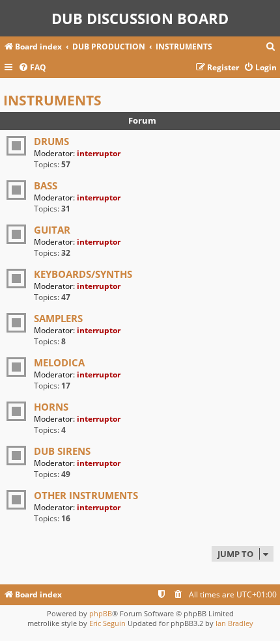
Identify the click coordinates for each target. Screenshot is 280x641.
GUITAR (52, 229)
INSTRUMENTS (52, 100)
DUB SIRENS (62, 450)
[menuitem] (271, 47)
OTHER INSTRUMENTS (86, 495)
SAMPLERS (58, 318)
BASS (45, 185)
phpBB (100, 613)
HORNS (51, 406)
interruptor (98, 153)
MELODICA (59, 362)
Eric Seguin (107, 623)
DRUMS (51, 141)
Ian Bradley (234, 623)
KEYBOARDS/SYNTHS (83, 273)
